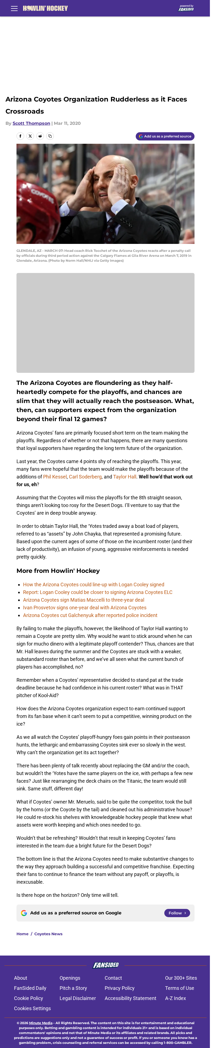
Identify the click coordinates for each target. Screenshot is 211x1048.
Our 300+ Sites (181, 978)
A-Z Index (175, 998)
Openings (70, 978)
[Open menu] (14, 8)
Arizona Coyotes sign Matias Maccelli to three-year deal (83, 600)
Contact (113, 978)
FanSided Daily (30, 988)
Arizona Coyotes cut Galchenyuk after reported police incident (90, 615)
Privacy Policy (120, 988)
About (20, 978)
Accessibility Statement (130, 998)
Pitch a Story (73, 988)
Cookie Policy (28, 998)
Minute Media (40, 1023)
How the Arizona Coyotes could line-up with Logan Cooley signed (93, 584)
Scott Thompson (31, 123)
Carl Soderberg (85, 477)
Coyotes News (48, 933)
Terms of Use (179, 988)
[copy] (50, 136)
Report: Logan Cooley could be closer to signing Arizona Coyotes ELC (98, 592)
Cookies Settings (32, 1008)
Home (22, 933)
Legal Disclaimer (78, 998)
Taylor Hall (124, 477)
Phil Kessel (55, 477)
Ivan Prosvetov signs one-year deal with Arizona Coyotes (84, 607)
